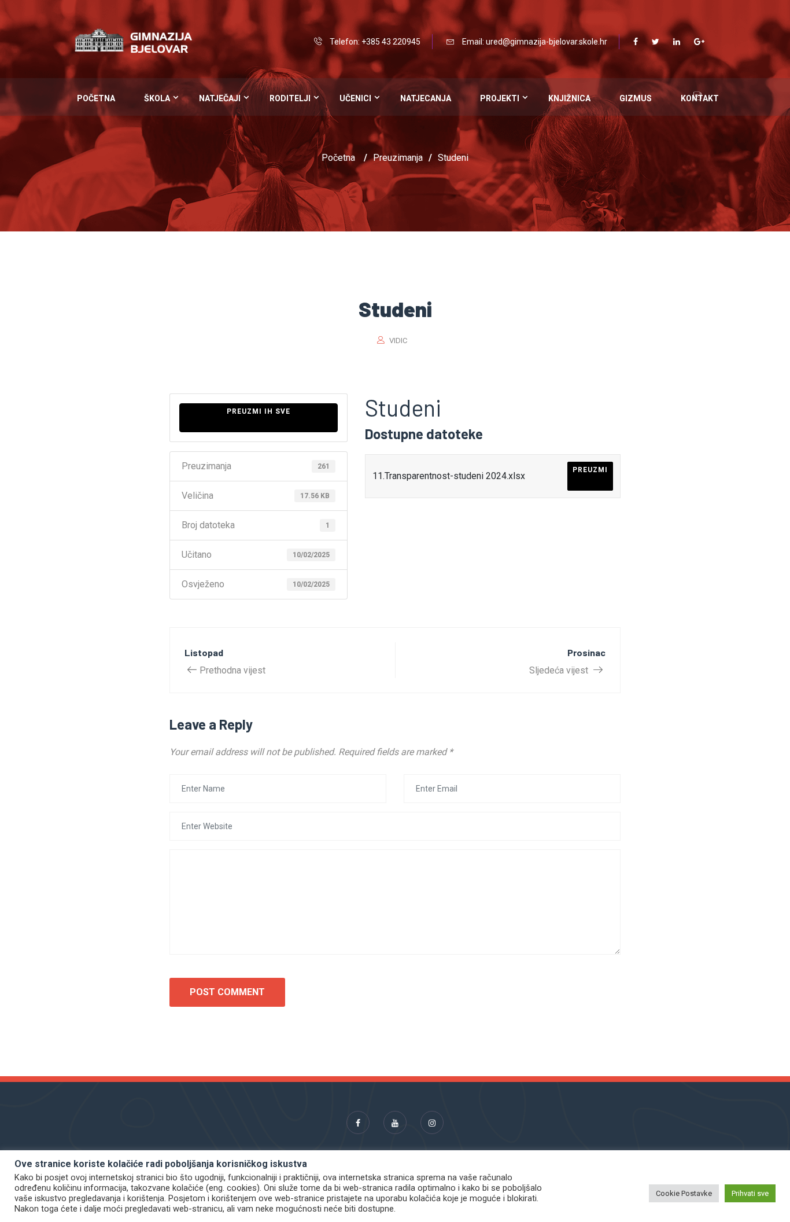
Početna (96, 98)
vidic (398, 340)
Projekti (499, 98)
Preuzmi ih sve (258, 411)
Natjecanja (425, 98)
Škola (157, 98)
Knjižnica (569, 98)
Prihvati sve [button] (750, 1193)
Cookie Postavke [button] (684, 1193)
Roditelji (290, 98)
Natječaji (220, 98)
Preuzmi (590, 470)
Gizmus (635, 98)
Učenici (355, 98)
